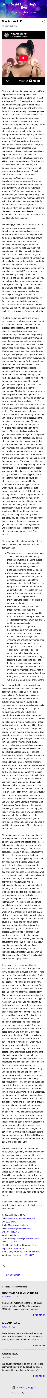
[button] (43, 22)
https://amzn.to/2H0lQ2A (23, 1255)
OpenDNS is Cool (11, 1323)
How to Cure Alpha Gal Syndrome (20, 1292)
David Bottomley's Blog (23, 6)
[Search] (43, 5)
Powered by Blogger (25, 1387)
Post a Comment (12, 1275)
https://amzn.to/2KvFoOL (13, 1248)
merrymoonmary (29, 1393)
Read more (39, 1315)
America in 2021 (10, 1353)
